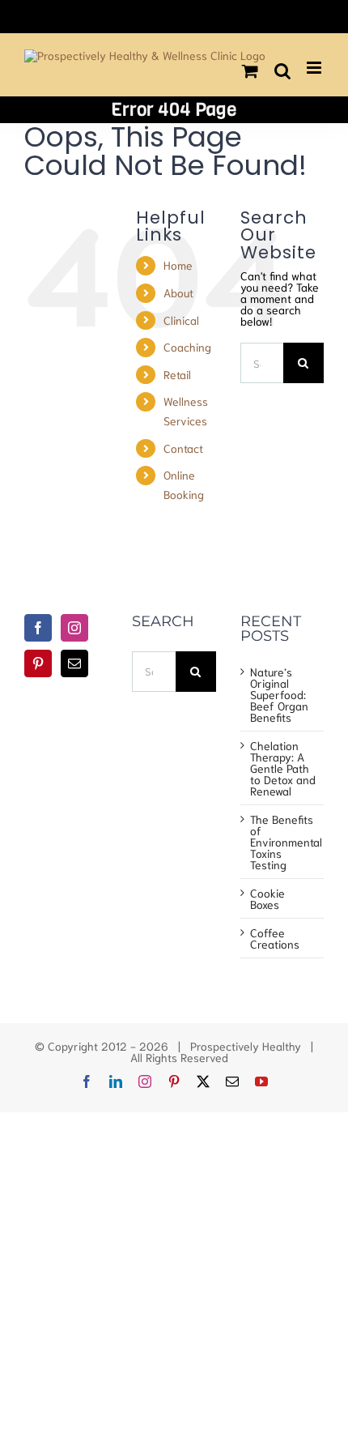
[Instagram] (74, 628)
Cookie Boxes (267, 898)
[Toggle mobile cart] (250, 70)
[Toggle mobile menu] (315, 67)
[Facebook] (38, 628)
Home (178, 265)
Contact (183, 448)
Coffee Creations (274, 938)
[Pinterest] (38, 663)
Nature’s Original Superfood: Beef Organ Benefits (279, 694)
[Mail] (74, 663)
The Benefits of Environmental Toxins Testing (283, 841)
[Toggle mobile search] (282, 70)
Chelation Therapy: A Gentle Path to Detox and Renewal (283, 768)
